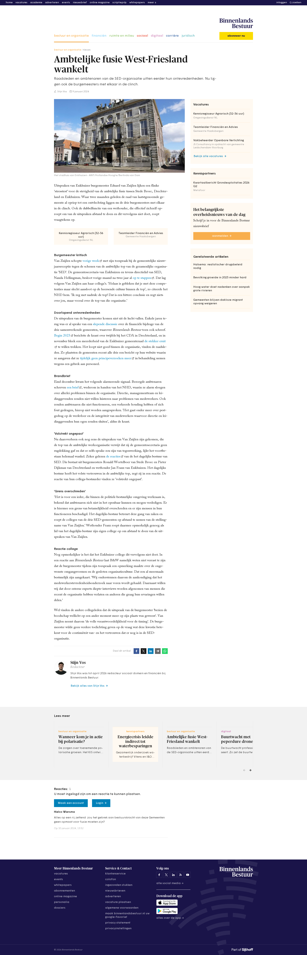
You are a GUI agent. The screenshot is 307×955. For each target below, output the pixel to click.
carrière (172, 36)
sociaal (142, 36)
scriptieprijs (119, 2)
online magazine (100, 2)
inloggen (281, 2)
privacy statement (117, 922)
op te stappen (142, 278)
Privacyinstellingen (118, 928)
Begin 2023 (62, 335)
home (9, 2)
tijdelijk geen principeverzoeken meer (105, 358)
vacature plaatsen (118, 902)
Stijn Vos (62, 91)
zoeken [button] (296, 2)
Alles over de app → (170, 918)
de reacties (112, 456)
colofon (110, 879)
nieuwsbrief (80, 2)
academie (36, 2)
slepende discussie (105, 324)
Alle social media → (170, 883)
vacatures (21, 2)
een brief (72, 387)
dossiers (59, 907)
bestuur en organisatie (71, 36)
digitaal (157, 36)
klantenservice (115, 873)
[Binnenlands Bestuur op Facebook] (159, 875)
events (66, 2)
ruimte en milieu (121, 36)
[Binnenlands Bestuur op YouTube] (187, 875)
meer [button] (151, 2)
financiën (99, 36)
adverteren (52, 2)
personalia (61, 902)
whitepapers (137, 2)
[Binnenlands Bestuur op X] (166, 875)
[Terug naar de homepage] (236, 23)
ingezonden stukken (118, 885)
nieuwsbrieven (115, 890)
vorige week (91, 261)
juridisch (188, 36)
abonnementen (64, 890)
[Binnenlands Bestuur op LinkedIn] (173, 875)
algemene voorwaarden (121, 907)
